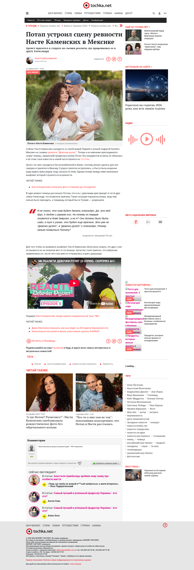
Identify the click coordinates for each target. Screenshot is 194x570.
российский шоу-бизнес (140, 443)
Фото (152, 408)
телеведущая (134, 449)
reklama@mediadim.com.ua (66, 550)
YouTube (84, 159)
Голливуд (153, 395)
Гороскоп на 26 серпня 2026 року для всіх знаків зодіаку (155, 473)
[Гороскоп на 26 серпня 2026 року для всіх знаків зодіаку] (133, 475)
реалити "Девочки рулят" (62, 152)
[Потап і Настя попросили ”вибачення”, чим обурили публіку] (133, 49)
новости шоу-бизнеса (84, 364)
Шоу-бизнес (55, 13)
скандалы (132, 446)
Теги (128, 376)
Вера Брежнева (135, 395)
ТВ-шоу (57, 20)
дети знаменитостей (138, 419)
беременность (135, 415)
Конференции (97, 20)
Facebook (57, 348)
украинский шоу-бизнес (140, 453)
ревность (108, 364)
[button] (159, 13)
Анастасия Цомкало (46, 58)
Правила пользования (34, 560)
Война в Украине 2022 (75, 26)
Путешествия (92, 13)
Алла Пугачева (135, 385)
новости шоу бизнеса (138, 436)
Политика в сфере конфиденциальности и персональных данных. (67, 560)
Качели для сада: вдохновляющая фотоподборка (152, 305)
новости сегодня (136, 432)
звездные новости (137, 422)
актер (143, 412)
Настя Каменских (56, 364)
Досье (85, 20)
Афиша (118, 13)
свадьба (160, 443)
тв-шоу (154, 446)
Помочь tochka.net (50, 26)
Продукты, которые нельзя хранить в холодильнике (153, 338)
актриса (154, 412)
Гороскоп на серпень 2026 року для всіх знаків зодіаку (145, 106)
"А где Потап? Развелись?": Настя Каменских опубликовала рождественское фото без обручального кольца (49, 422)
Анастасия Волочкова (139, 388)
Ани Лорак (157, 391)
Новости (31, 20)
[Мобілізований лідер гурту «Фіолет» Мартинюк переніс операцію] (133, 35)
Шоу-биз (131, 412)
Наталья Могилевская (139, 402)
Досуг (129, 13)
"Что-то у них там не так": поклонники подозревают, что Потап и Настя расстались (97, 420)
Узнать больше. (76, 564)
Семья (78, 13)
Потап (37, 364)
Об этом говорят (44, 20)
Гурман (107, 13)
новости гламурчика (138, 429)
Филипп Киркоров (136, 408)
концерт (155, 422)
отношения (159, 436)
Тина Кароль (156, 405)
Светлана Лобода (136, 405)
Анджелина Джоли (137, 391)
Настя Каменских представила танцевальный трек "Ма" (68, 316)
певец (130, 439)
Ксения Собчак (155, 398)
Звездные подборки (71, 20)
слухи (144, 446)
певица (141, 439)
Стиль (68, 13)
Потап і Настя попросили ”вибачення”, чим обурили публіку (156, 46)
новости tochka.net (137, 425)
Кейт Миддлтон (135, 398)
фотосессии (133, 456)
